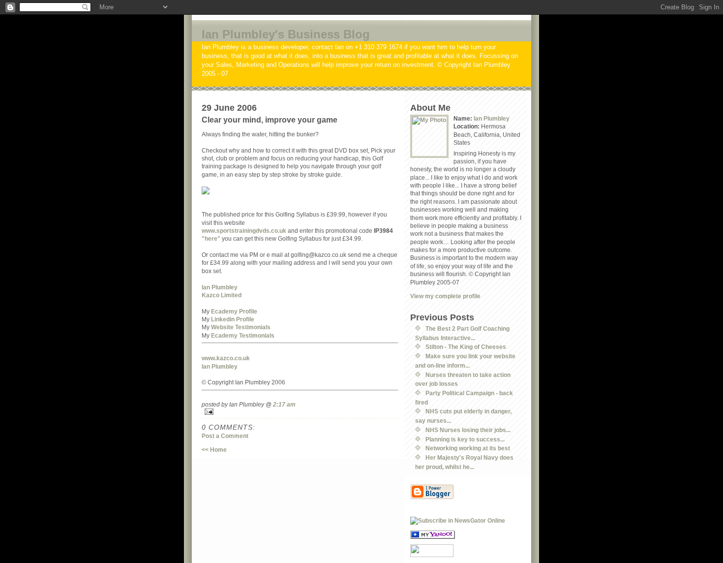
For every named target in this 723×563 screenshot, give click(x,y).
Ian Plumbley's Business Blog (286, 34)
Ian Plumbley (220, 287)
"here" (211, 238)
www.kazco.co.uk (226, 358)
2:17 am (284, 404)
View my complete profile (445, 296)
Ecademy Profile (234, 311)
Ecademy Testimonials (242, 335)
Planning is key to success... (465, 439)
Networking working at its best (467, 448)
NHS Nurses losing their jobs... (468, 430)
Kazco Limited (221, 295)
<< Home (214, 449)
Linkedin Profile (232, 319)
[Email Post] (300, 411)
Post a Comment (225, 436)
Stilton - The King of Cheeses (465, 347)
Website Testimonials (241, 327)
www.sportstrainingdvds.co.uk (244, 230)
